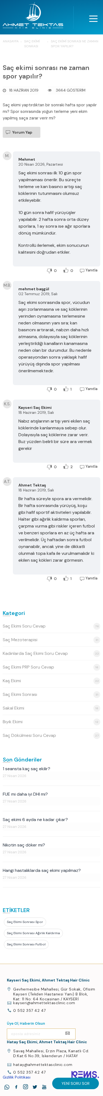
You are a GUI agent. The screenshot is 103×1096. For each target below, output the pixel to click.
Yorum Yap (22, 132)
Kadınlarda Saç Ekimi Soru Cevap (51, 653)
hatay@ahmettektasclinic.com (43, 1064)
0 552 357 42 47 (29, 1010)
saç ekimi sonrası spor (25, 922)
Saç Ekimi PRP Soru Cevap (50, 667)
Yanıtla (91, 270)
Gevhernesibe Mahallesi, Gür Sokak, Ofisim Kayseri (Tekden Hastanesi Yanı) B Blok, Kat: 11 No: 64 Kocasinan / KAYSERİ (54, 994)
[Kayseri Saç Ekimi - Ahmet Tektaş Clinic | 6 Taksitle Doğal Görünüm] (33, 16)
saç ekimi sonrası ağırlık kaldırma (33, 933)
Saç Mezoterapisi (50, 640)
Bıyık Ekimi (50, 722)
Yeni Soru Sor (76, 1083)
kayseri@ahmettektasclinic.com (44, 1002)
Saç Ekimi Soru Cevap (51, 626)
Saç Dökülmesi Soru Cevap (51, 735)
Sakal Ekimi (50, 708)
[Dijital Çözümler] (85, 1074)
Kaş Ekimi (51, 681)
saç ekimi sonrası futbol (26, 944)
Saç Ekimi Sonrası (50, 694)
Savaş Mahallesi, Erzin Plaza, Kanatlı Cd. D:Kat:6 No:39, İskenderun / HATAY (51, 1053)
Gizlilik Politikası (16, 1077)
